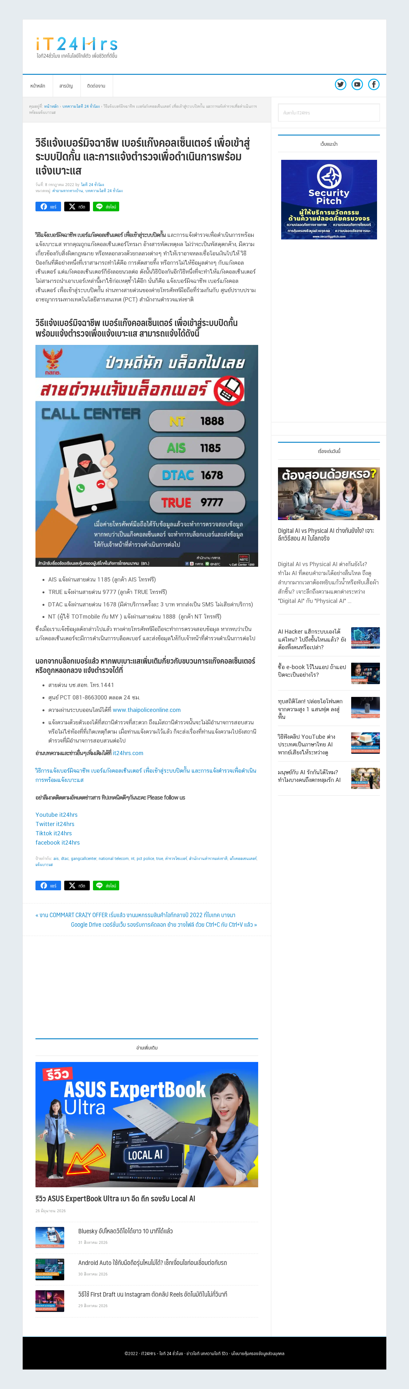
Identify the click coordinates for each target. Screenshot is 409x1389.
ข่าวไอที (193, 1353)
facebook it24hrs (57, 842)
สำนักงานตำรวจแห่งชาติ (208, 858)
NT (133, 858)
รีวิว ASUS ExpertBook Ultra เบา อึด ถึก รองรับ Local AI (115, 1198)
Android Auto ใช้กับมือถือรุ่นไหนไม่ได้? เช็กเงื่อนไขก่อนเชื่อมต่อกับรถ (152, 1262)
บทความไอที (211, 1353)
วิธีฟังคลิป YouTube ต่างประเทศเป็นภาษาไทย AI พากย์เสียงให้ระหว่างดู (306, 744)
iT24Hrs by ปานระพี (77, 46)
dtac (65, 858)
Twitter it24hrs (54, 824)
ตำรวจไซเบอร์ (176, 858)
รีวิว (225, 1353)
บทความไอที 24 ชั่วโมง (104, 191)
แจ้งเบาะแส (44, 864)
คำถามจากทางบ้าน (67, 191)
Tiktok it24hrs (53, 833)
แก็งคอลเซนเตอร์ (243, 858)
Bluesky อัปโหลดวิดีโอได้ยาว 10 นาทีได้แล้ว (125, 1230)
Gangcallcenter (83, 858)
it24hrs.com (128, 753)
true (159, 858)
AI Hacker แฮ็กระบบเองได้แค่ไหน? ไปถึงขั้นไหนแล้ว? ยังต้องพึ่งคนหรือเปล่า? (312, 639)
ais (56, 858)
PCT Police (145, 858)
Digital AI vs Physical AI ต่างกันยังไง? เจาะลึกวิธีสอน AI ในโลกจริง (326, 534)
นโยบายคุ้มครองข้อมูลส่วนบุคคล (258, 1353)
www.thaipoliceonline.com (147, 709)
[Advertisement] (257, 46)
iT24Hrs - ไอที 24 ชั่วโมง (162, 1353)
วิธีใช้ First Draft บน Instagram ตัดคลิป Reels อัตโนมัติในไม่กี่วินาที (152, 1294)
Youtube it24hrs (56, 814)
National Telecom (114, 858)
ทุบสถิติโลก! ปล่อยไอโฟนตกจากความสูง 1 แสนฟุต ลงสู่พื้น (310, 709)
